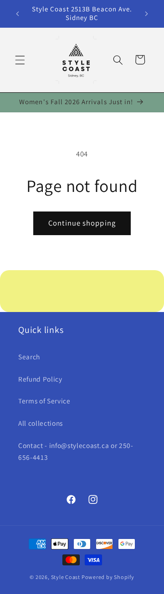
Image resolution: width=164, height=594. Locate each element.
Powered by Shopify (108, 577)
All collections (40, 423)
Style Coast (65, 577)
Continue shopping (82, 223)
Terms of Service (44, 400)
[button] (20, 59)
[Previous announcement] (18, 14)
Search (29, 356)
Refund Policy (40, 378)
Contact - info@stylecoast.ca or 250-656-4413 (75, 451)
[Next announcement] (147, 14)
